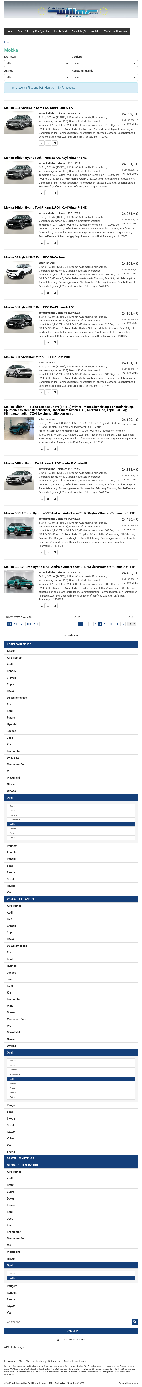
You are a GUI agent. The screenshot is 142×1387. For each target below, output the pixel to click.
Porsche (12, 852)
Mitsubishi (13, 777)
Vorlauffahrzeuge (21, 899)
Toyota (11, 885)
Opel (10, 797)
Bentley (11, 671)
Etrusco (11, 1205)
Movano (13, 829)
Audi (10, 664)
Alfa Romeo (14, 657)
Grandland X (15, 820)
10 (110, 624)
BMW (10, 1185)
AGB (21, 1361)
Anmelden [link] (72, 1331)
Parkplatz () (79, 31)
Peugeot (12, 846)
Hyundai (12, 724)
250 (36, 624)
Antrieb (8, 70)
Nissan (11, 784)
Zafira (12, 838)
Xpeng (11, 1152)
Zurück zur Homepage (116, 31)
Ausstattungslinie (82, 70)
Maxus (11, 1012)
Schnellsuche (71, 635)
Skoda (11, 872)
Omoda (11, 791)
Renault (11, 859)
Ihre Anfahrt (60, 31)
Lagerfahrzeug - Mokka (71, 272)
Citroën (11, 677)
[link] (42, 143)
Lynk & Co (13, 757)
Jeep (10, 737)
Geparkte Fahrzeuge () (72, 1339)
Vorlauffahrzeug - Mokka (71, 123)
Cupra (10, 684)
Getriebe (77, 56)
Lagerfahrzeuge (19, 644)
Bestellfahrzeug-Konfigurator (33, 31)
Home (10, 31)
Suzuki (11, 879)
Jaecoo (11, 731)
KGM (10, 985)
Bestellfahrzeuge (20, 1158)
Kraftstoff (10, 56)
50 (21, 624)
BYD (9, 919)
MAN (10, 1006)
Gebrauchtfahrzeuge (23, 1165)
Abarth (11, 651)
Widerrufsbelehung (36, 1361)
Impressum (10, 1361)
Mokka (12, 824)
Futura (11, 717)
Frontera (13, 815)
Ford (10, 711)
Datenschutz (55, 1361)
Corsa (12, 810)
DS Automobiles (17, 697)
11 (116, 624)
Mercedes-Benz (17, 764)
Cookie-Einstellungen (75, 1361)
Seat (10, 866)
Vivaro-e (13, 1092)
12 (123, 624)
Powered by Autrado (128, 1383)
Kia (9, 744)
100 (29, 624)
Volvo (10, 1138)
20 (15, 624)
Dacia (10, 691)
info (6, 42)
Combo (13, 806)
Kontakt (95, 31)
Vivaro (12, 833)
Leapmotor (14, 751)
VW (9, 892)
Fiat (9, 704)
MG (9, 771)
